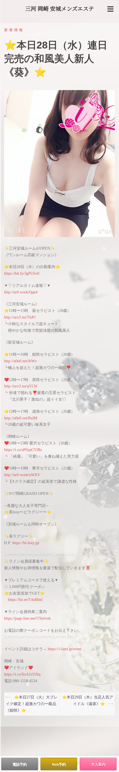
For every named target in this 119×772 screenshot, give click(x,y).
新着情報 (14, 30)
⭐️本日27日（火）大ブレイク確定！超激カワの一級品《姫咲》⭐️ (32, 703)
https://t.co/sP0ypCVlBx (23, 450)
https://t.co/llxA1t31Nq (22, 674)
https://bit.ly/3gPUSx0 (21, 273)
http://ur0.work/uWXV (22, 475)
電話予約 (19, 764)
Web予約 (59, 764)
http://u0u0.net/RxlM (20, 418)
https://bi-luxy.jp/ (26, 543)
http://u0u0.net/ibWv (20, 361)
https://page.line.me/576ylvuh (27, 618)
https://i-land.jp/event (64, 649)
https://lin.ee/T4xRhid (25, 600)
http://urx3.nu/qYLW (20, 386)
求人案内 (98, 764)
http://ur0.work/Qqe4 (20, 292)
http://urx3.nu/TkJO (19, 317)
